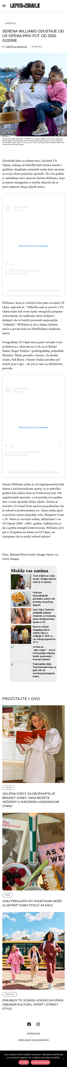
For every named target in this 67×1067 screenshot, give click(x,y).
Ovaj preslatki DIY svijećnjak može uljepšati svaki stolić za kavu (32, 903)
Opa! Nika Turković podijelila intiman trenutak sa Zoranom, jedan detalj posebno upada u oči (44, 615)
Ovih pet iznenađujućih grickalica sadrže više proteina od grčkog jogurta (44, 598)
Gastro (8, 787)
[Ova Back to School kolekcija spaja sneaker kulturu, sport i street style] (33, 951)
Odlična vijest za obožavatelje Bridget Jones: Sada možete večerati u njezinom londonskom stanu (30, 800)
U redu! (24, 1062)
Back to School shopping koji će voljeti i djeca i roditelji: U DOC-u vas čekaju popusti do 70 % (44, 634)
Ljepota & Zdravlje (16, 47)
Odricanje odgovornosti (33, 1040)
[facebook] (29, 1024)
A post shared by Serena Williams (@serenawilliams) (34, 290)
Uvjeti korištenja (40, 1062)
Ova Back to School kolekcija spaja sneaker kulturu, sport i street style (32, 1004)
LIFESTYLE (10, 23)
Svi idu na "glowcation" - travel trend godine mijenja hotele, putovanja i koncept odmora (44, 653)
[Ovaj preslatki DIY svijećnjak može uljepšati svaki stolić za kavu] (33, 851)
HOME (7, 895)
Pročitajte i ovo (21, 699)
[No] (63, 1058)
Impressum (33, 1034)
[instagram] (38, 1024)
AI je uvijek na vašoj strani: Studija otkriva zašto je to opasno (44, 578)
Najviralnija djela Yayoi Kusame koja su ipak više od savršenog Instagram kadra (44, 670)
